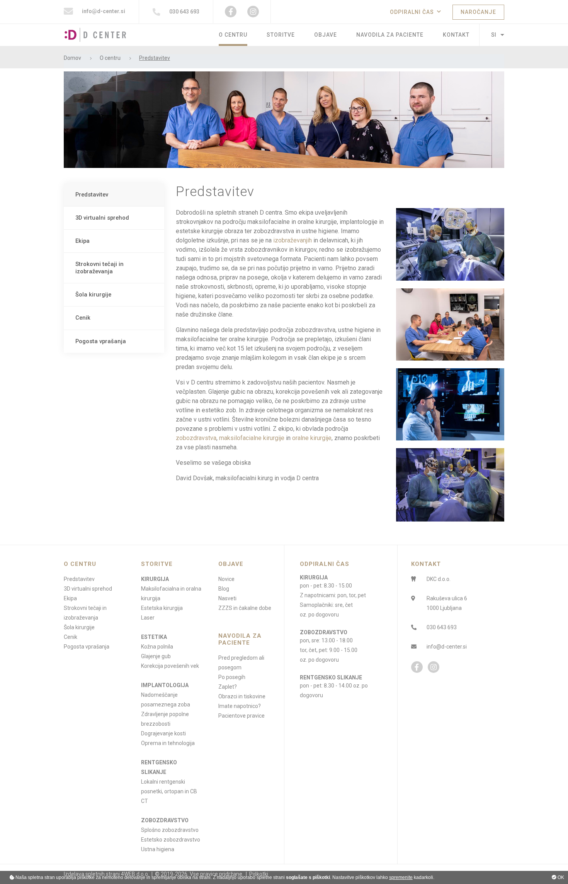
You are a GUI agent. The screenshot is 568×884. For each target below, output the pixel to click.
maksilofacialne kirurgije (251, 438)
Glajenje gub (156, 656)
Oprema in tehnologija (168, 743)
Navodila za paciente (389, 35)
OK (560, 877)
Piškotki (258, 874)
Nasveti (227, 598)
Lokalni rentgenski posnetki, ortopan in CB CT (169, 791)
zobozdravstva (196, 438)
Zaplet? (227, 687)
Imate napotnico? (239, 706)
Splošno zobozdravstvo (170, 830)
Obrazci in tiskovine (241, 696)
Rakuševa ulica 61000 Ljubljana (447, 603)
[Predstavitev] (284, 119)
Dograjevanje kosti (163, 733)
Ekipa (82, 240)
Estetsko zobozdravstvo (170, 840)
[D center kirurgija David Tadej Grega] (450, 485)
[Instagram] (253, 11)
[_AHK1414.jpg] (450, 324)
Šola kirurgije (93, 294)
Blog (223, 589)
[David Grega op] (450, 244)
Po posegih (231, 677)
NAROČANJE (478, 12)
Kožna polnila (157, 647)
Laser (148, 618)
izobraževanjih (292, 240)
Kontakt (456, 35)
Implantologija (165, 685)
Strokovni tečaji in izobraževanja (99, 268)
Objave (325, 35)
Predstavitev (91, 194)
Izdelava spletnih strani (92, 874)
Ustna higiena (157, 849)
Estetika (154, 637)
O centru (233, 35)
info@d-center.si (103, 11)
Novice (226, 579)
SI (493, 35)
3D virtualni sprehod (102, 217)
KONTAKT (426, 564)
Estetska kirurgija (162, 608)
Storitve (281, 35)
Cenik (82, 317)
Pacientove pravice (241, 716)
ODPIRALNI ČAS (412, 12)
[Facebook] (230, 11)
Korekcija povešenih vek (170, 666)
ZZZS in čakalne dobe (244, 608)
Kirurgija (155, 579)
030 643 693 (183, 11)
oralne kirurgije (312, 438)
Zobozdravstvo (165, 820)
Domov (72, 58)
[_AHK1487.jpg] (450, 404)
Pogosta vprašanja (100, 341)
